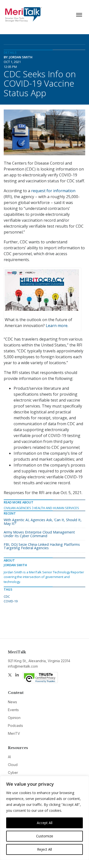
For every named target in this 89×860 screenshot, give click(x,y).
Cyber (13, 772)
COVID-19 (11, 601)
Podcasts (15, 725)
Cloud (13, 765)
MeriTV (14, 733)
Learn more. (57, 325)
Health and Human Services (56, 508)
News (12, 702)
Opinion (14, 718)
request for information (53, 190)
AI (9, 757)
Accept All (44, 822)
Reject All (44, 849)
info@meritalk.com (23, 666)
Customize (44, 836)
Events (13, 710)
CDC (7, 596)
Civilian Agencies (17, 508)
